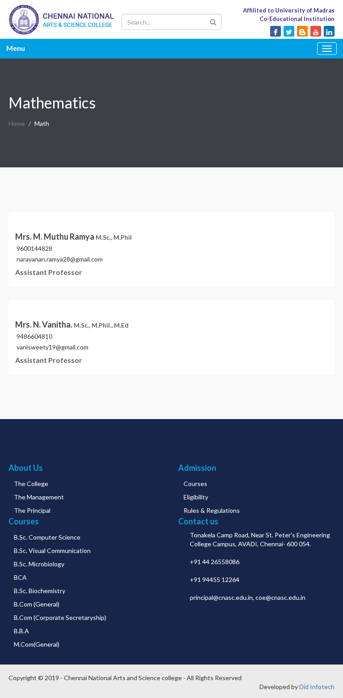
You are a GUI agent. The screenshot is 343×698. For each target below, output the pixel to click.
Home (16, 123)
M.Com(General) (36, 644)
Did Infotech (317, 686)
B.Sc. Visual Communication (52, 550)
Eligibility (196, 497)
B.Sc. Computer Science (47, 537)
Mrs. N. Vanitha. (72, 324)
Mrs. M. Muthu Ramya (73, 236)
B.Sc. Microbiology (39, 564)
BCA (20, 577)
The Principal (32, 510)
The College (31, 483)
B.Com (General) (36, 604)
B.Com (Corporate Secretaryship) (60, 617)
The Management (39, 497)
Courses (195, 483)
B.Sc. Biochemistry (39, 590)
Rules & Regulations (212, 510)
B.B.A (21, 631)
